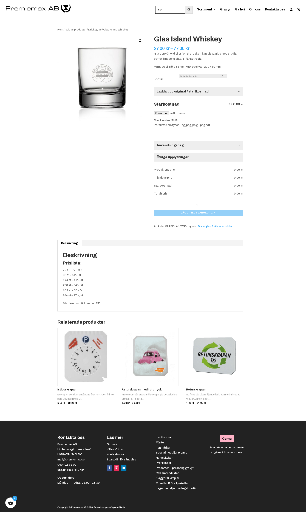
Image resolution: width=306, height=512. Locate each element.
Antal (159, 78)
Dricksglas (94, 29)
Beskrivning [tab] (69, 243)
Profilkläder (163, 462)
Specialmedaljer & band (171, 452)
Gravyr (225, 9)
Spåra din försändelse (121, 459)
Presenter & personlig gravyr (175, 467)
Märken (160, 442)
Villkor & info (115, 449)
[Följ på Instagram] (116, 468)
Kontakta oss (275, 9)
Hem (60, 29)
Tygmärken (163, 447)
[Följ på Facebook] (109, 468)
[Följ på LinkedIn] (123, 468)
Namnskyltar (164, 457)
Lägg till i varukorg (197, 213)
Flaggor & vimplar (167, 478)
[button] (140, 41)
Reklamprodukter (75, 29)
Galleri (240, 9)
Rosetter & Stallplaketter (172, 483)
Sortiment (204, 9)
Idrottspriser (164, 437)
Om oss (255, 9)
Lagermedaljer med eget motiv (176, 488)
